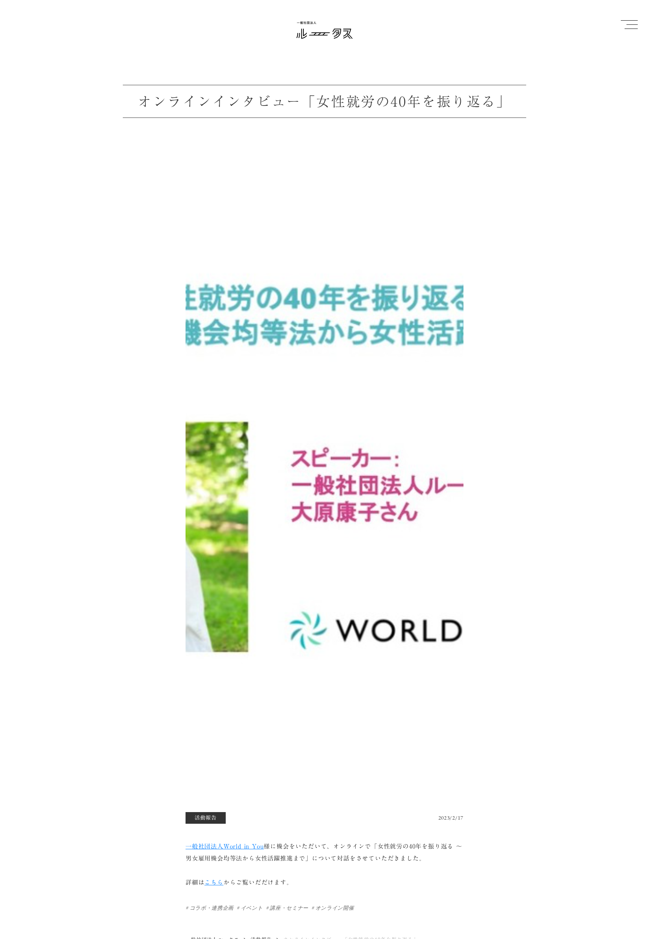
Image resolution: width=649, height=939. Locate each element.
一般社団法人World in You (225, 846)
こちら (213, 882)
